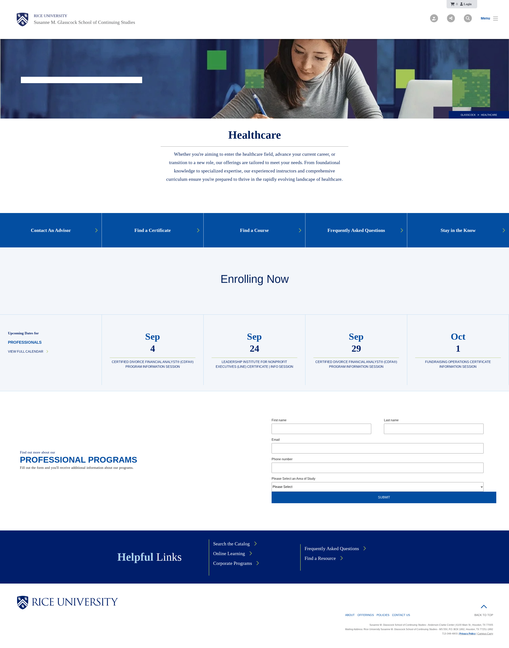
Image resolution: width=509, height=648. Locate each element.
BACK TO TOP (483, 615)
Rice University (50, 16)
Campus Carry (485, 633)
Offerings (365, 615)
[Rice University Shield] (22, 19)
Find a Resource (320, 558)
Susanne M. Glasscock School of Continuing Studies (84, 22)
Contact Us (401, 615)
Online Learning (229, 553)
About (350, 615)
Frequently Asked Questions (332, 548)
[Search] (468, 18)
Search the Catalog (231, 543)
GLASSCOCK (468, 115)
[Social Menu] (451, 18)
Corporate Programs (232, 563)
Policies (383, 615)
